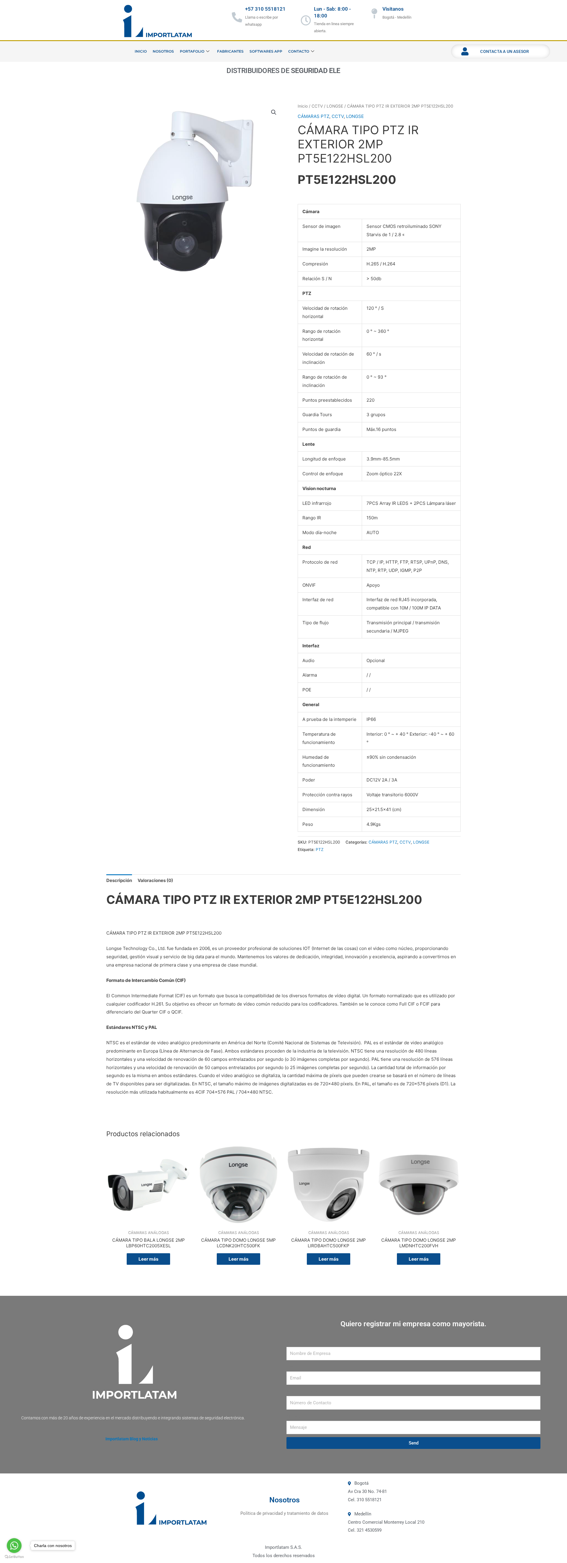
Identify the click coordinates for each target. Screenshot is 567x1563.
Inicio (303, 106)
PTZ (319, 849)
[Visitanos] (374, 13)
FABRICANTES (230, 51)
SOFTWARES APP (266, 51)
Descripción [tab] (119, 880)
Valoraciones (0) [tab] (155, 880)
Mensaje (294, 1416)
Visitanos (393, 9)
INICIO (141, 51)
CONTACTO (298, 51)
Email (292, 1367)
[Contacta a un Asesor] (465, 51)
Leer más (148, 1259)
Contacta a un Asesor (504, 51)
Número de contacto (306, 1391)
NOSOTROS (163, 51)
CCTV (317, 106)
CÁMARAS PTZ (313, 116)
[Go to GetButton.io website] (14, 1557)
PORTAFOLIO (192, 51)
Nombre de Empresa (306, 1342)
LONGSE (335, 106)
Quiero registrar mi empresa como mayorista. (413, 1323)
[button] (273, 112)
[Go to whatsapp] (14, 1545)
